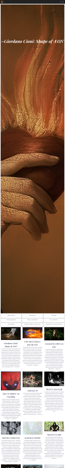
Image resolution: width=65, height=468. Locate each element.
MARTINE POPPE (32, 438)
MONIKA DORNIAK (11, 438)
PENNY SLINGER (54, 389)
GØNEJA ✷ (32, 390)
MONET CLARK (54, 434)
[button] (61, 2)
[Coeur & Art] (2, 2)
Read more (17, 366)
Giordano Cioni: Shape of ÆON (34, 41)
